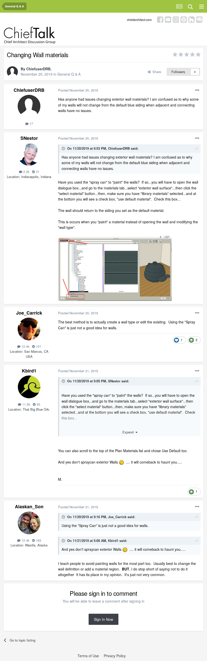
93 (38, 404)
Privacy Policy (115, 655)
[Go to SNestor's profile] (29, 154)
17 (31, 123)
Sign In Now (103, 619)
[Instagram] (176, 19)
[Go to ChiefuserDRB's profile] (12, 71)
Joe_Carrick (29, 313)
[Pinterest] (183, 19)
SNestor (29, 138)
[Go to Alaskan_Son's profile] (29, 523)
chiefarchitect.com (139, 19)
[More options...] (197, 90)
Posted (78, 90)
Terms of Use (88, 655)
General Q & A (69, 74)
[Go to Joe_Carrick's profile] (29, 329)
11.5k (25, 404)
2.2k (26, 171)
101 (38, 346)
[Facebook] (160, 19)
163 (38, 540)
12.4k (25, 346)
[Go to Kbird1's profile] (29, 387)
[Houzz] (191, 19)
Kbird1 (29, 370)
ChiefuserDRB (38, 68)
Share (155, 71)
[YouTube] (168, 19)
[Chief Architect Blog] (199, 19)
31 (37, 171)
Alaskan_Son (29, 506)
